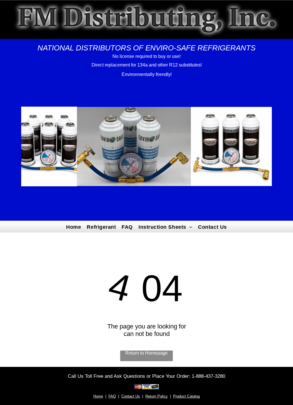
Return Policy (156, 396)
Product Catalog (186, 396)
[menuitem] (73, 226)
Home (98, 396)
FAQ (112, 396)
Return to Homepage (146, 353)
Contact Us (130, 396)
